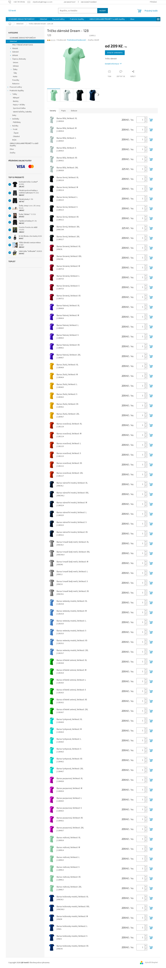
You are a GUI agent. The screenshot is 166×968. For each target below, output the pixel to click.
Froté (15, 129)
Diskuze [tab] (74, 110)
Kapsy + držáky (19, 104)
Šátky (15, 69)
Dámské (15, 52)
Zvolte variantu (115, 52)
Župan (16, 133)
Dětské (15, 55)
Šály (15, 73)
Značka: (93, 40)
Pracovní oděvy (16, 87)
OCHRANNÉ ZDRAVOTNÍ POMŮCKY (23, 38)
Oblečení (13, 41)
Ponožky (15, 80)
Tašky (14, 94)
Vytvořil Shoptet (151, 962)
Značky (12, 152)
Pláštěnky (17, 122)
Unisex (15, 62)
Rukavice (15, 83)
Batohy (16, 101)
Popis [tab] (63, 110)
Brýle (14, 140)
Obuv (12, 149)
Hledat (102, 10)
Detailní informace (112, 64)
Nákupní (16, 97)
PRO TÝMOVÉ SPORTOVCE (22, 45)
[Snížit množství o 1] (145, 121)
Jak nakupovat (70, 2)
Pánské (15, 48)
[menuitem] (21, 19)
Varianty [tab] (53, 110)
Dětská (16, 66)
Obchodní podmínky (89, 2)
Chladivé (16, 136)
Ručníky (15, 126)
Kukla (15, 76)
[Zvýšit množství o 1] (145, 118)
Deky (14, 115)
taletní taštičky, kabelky (22, 111)
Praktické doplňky (17, 90)
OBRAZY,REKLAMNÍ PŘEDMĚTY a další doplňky (24, 144)
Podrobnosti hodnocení (76, 40)
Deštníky (15, 119)
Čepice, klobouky (19, 59)
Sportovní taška (19, 108)
